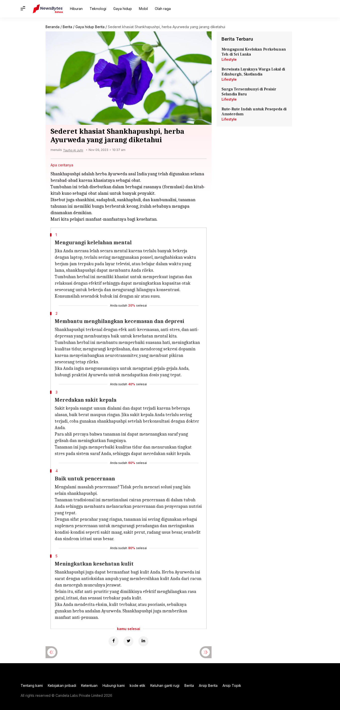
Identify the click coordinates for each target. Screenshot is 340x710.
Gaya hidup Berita (90, 27)
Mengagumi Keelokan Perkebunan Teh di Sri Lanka (254, 52)
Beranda (52, 27)
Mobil (143, 8)
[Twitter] (128, 641)
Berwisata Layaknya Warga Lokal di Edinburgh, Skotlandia (253, 72)
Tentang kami (32, 685)
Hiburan (76, 8)
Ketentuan (89, 685)
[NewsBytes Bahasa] (48, 8)
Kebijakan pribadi (62, 685)
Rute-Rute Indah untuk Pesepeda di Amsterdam (254, 112)
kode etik (137, 685)
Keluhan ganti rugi (164, 685)
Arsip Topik (232, 685)
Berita (67, 27)
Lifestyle (229, 59)
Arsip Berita (208, 685)
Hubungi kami (114, 685)
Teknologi (98, 8)
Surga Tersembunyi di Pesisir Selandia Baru (249, 92)
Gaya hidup (122, 8)
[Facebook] (113, 641)
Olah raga (163, 8)
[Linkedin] (143, 641)
